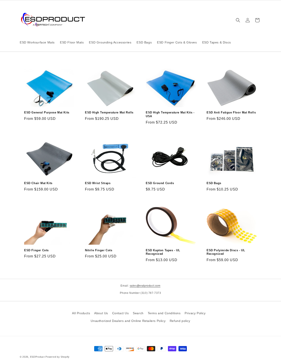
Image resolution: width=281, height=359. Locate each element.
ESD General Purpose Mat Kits (46, 112)
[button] (238, 20)
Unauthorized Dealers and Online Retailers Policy (128, 321)
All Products (81, 313)
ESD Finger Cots (36, 250)
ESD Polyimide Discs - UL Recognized (226, 252)
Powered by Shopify (57, 356)
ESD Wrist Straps (98, 183)
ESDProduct (37, 356)
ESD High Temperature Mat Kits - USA (170, 114)
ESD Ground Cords (160, 183)
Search (138, 313)
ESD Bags (214, 183)
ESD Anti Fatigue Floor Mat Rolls (231, 112)
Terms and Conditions (164, 313)
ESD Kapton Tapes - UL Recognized (163, 252)
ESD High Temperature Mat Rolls (109, 112)
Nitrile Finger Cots (98, 250)
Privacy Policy (195, 313)
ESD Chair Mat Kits (38, 183)
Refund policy (180, 321)
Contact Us (120, 313)
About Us (101, 313)
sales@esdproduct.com (145, 285)
